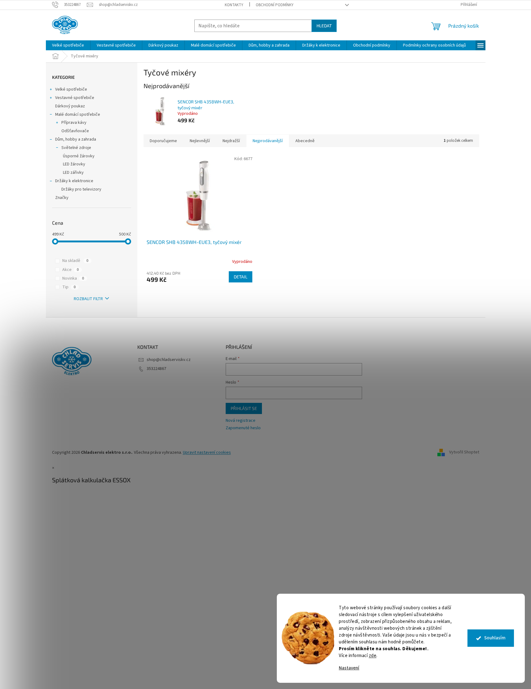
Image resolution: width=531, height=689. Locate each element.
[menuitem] (68, 45)
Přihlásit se (244, 408)
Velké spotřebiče (71, 89)
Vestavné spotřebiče (74, 98)
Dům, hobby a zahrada (75, 139)
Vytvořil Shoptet (464, 452)
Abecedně (305, 141)
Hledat (324, 25)
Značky (62, 198)
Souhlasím (495, 638)
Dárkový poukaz (70, 106)
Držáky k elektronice (74, 181)
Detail (240, 276)
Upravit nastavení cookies (207, 452)
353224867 (156, 369)
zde (373, 655)
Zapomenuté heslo (243, 428)
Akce (70, 270)
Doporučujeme (163, 141)
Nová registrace (240, 421)
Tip (69, 287)
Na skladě (75, 261)
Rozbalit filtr (88, 299)
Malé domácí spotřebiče (77, 114)
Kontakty (234, 5)
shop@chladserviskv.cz (169, 360)
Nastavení (349, 668)
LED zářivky (73, 172)
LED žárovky (74, 164)
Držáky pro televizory (81, 189)
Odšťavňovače (75, 131)
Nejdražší (231, 141)
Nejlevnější (200, 141)
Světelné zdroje (76, 148)
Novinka (73, 278)
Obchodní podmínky (275, 5)
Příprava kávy (73, 122)
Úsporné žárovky (79, 156)
